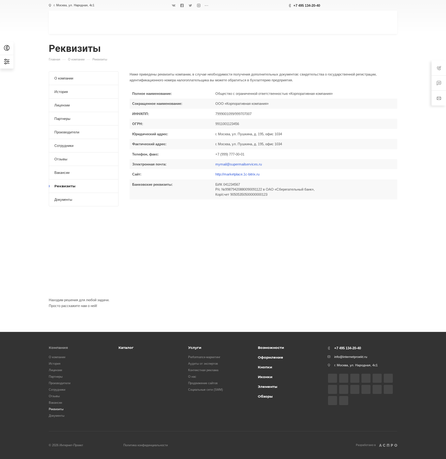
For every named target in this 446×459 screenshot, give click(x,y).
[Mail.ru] (343, 389)
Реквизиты (64, 186)
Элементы (267, 386)
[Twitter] (190, 5)
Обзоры (265, 396)
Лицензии (62, 105)
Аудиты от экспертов (203, 363)
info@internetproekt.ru (350, 357)
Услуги (194, 347)
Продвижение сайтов (203, 383)
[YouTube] (388, 378)
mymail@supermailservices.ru (238, 164)
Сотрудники (63, 146)
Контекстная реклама (203, 370)
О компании (63, 78)
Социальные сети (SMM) (205, 389)
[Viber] (354, 389)
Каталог (126, 347)
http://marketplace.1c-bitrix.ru (237, 174)
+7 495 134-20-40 (306, 5)
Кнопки (265, 367)
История (61, 92)
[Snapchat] (343, 400)
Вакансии (61, 173)
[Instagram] (199, 5)
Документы (63, 199)
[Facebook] (182, 5)
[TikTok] (388, 389)
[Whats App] (366, 389)
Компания (58, 347)
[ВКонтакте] (173, 5)
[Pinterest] (332, 400)
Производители (66, 132)
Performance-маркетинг (204, 357)
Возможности (271, 347)
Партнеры (62, 119)
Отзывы (60, 159)
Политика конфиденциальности (145, 445)
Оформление (270, 357)
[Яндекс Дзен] (377, 389)
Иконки (265, 377)
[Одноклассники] (332, 389)
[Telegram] (377, 378)
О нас (192, 376)
